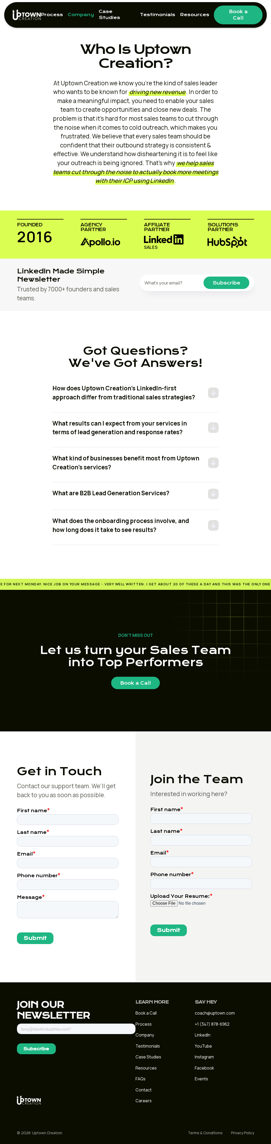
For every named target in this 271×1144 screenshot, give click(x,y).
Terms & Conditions (205, 1132)
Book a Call (238, 15)
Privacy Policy (242, 1132)
